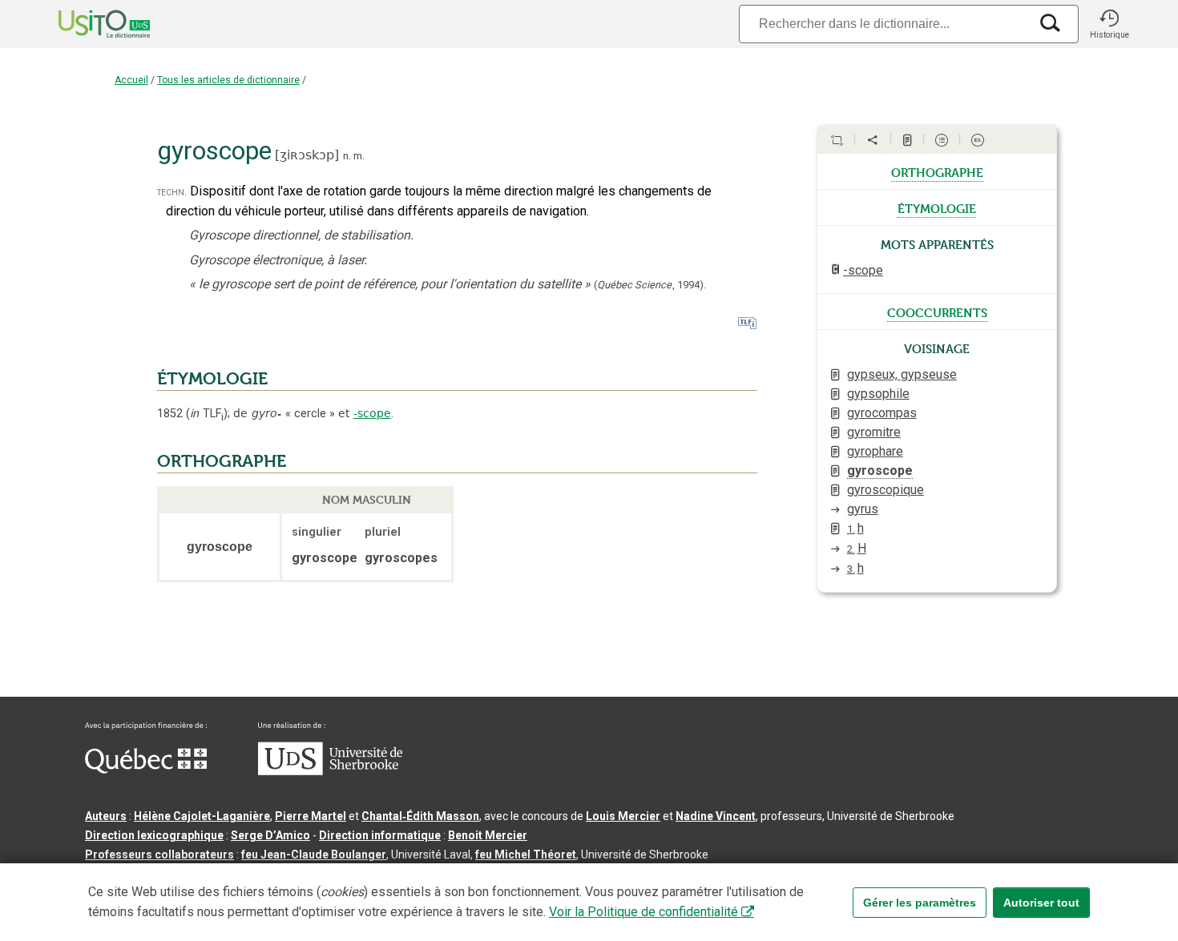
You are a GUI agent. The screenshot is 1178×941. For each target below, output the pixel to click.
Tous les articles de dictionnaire (228, 80)
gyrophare (875, 451)
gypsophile (878, 393)
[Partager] (872, 140)
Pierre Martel (310, 816)
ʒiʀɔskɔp (307, 155)
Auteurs (106, 816)
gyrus (862, 509)
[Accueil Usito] (86, 24)
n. (347, 156)
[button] (1109, 24)
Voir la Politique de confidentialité (643, 911)
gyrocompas (882, 412)
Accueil (131, 80)
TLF (207, 413)
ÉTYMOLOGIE (212, 378)
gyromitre (874, 432)
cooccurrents (937, 311)
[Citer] (836, 140)
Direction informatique (380, 835)
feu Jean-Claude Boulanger (313, 854)
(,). (650, 285)
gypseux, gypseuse (902, 374)
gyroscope (880, 470)
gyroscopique (885, 489)
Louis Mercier (623, 816)
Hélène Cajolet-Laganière (202, 816)
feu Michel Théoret (525, 854)
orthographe (937, 171)
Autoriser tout (1041, 902)
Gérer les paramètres (919, 902)
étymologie (937, 207)
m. (359, 156)
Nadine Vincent (716, 816)
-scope (372, 413)
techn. (172, 192)
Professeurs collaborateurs (159, 854)
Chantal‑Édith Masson (420, 816)
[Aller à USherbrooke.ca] (330, 771)
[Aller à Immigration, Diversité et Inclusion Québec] (146, 769)
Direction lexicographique (154, 835)
